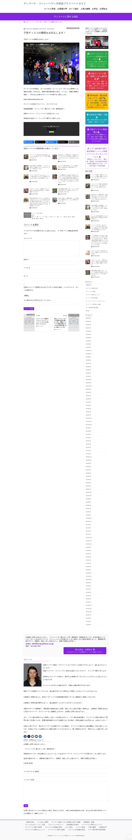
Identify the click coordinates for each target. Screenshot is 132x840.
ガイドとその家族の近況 (92, 288)
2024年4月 (88, 340)
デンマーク (54, 216)
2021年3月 (88, 447)
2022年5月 (88, 402)
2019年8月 (88, 498)
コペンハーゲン (41, 216)
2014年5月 (88, 621)
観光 (38, 218)
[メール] (32, 736)
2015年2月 (88, 602)
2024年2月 (88, 347)
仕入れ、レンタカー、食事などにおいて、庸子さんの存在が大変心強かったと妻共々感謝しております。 (40, 190)
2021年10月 (89, 424)
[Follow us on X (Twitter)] (28, 736)
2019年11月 (89, 492)
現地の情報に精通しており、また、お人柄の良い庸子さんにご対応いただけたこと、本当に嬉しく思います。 (68, 190)
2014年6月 (88, 618)
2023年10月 (89, 353)
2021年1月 (88, 453)
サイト (26, 276)
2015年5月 (88, 592)
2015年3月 (88, 598)
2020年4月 (88, 479)
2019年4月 (88, 505)
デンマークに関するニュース (93, 294)
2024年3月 (88, 344)
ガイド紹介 (69, 827)
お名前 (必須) (28, 763)
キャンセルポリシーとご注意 (35, 824)
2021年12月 (89, 418)
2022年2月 (88, 411)
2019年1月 (88, 515)
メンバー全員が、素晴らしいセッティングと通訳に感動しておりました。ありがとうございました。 (99, 176)
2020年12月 (89, 457)
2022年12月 (89, 379)
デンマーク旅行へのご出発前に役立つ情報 (65, 822)
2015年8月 (88, 586)
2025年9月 (88, 324)
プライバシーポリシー (55, 824)
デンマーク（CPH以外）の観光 (93, 304)
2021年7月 (88, 434)
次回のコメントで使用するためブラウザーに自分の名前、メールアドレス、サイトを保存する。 (51, 288)
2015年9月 (88, 582)
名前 (26, 259)
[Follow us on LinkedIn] (40, 736)
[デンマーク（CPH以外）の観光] (73, 317)
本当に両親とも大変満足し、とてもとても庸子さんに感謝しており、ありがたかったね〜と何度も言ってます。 (40, 167)
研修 (74, 216)
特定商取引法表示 (73, 824)
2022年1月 (88, 415)
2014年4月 (88, 624)
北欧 (66, 216)
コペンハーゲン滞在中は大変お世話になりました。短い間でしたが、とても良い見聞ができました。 (40, 156)
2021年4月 (88, 444)
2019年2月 (88, 511)
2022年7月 (88, 395)
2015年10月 (89, 579)
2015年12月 (89, 573)
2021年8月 (88, 431)
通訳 (42, 218)
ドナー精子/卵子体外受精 (92, 307)
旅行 (70, 216)
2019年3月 (88, 508)
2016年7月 (88, 553)
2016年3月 (88, 566)
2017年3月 (88, 531)
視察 (34, 218)
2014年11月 (89, 608)
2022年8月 (88, 392)
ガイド (34, 216)
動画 (33, 215)
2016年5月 (88, 560)
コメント (28, 238)
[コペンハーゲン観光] (29, 317)
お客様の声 (88, 285)
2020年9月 (88, 463)
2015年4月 (88, 595)
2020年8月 (88, 466)
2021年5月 (88, 440)
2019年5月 (88, 502)
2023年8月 (88, 360)
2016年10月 (89, 544)
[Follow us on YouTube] (36, 736)
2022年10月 (89, 386)
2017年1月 (88, 534)
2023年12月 (89, 350)
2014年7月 (88, 615)
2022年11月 (89, 382)
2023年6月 (88, 366)
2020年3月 (88, 482)
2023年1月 (88, 376)
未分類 (87, 310)
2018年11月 (89, 521)
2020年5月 (88, 476)
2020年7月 (88, 469)
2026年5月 (88, 318)
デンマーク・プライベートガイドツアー (95, 301)
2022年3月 (88, 408)
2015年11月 (89, 576)
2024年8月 (88, 337)
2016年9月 (88, 547)
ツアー (48, 216)
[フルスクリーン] (106, 47)
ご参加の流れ (29, 822)
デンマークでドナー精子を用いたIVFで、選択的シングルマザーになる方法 (99, 252)
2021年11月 (89, 421)
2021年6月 (88, 437)
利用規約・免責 (88, 822)
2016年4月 (88, 563)
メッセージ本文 (29, 780)
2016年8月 (88, 550)
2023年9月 (88, 357)
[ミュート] (104, 47)
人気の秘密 (92, 827)
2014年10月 (89, 611)
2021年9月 (88, 428)
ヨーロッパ (60, 216)
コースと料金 (80, 827)
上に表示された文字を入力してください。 (38, 300)
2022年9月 (88, 389)
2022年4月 (88, 405)
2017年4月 (88, 527)
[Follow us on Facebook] (25, 736)
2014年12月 (89, 605)
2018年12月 (89, 518)
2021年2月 (88, 450)
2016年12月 (89, 537)
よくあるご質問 (43, 822)
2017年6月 (88, 524)
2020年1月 (88, 489)
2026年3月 (88, 321)
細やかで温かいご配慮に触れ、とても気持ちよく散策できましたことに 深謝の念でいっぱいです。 (68, 200)
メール (27, 268)
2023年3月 (88, 370)
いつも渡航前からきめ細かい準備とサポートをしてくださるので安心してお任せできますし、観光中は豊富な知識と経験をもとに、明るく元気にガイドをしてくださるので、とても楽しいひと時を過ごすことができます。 (99, 240)
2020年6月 (88, 473)
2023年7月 (88, 363)
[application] (96, 42)
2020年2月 (88, 486)
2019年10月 (89, 495)
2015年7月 (88, 589)
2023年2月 (88, 373)
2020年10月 (89, 460)
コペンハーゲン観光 (90, 291)
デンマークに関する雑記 (72, 28)
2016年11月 (89, 540)
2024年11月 (89, 331)
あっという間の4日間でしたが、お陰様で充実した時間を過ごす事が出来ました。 (99, 217)
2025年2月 (88, 328)
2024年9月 (88, 334)
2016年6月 (88, 557)
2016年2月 (88, 569)
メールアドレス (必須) (31, 771)
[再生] (87, 47)
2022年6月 (88, 399)
